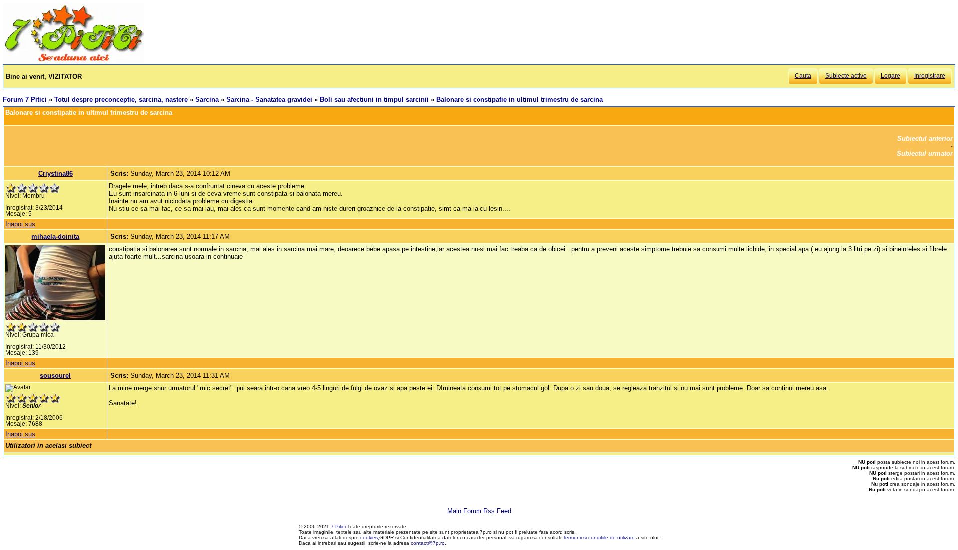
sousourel (55, 375)
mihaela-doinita (55, 236)
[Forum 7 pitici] (73, 60)
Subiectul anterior (925, 138)
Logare (890, 76)
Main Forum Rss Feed (479, 511)
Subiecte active (846, 76)
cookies (369, 537)
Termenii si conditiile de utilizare (599, 537)
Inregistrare (929, 76)
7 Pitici (338, 526)
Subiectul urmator (925, 153)
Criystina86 (55, 173)
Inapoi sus (20, 224)
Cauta (803, 76)
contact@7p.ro (428, 543)
